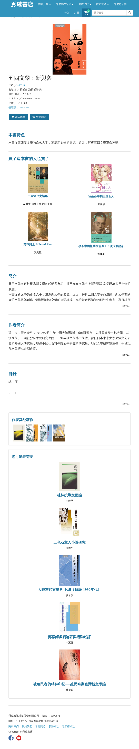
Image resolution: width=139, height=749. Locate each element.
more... (126, 305)
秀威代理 (83, 4)
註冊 (77, 12)
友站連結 (101, 4)
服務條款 (54, 726)
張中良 (21, 85)
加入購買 (19, 116)
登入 (66, 12)
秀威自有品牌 (64, 4)
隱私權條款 (68, 726)
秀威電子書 (120, 4)
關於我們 (13, 726)
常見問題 (40, 726)
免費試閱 (40, 116)
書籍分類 (43, 4)
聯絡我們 (27, 726)
